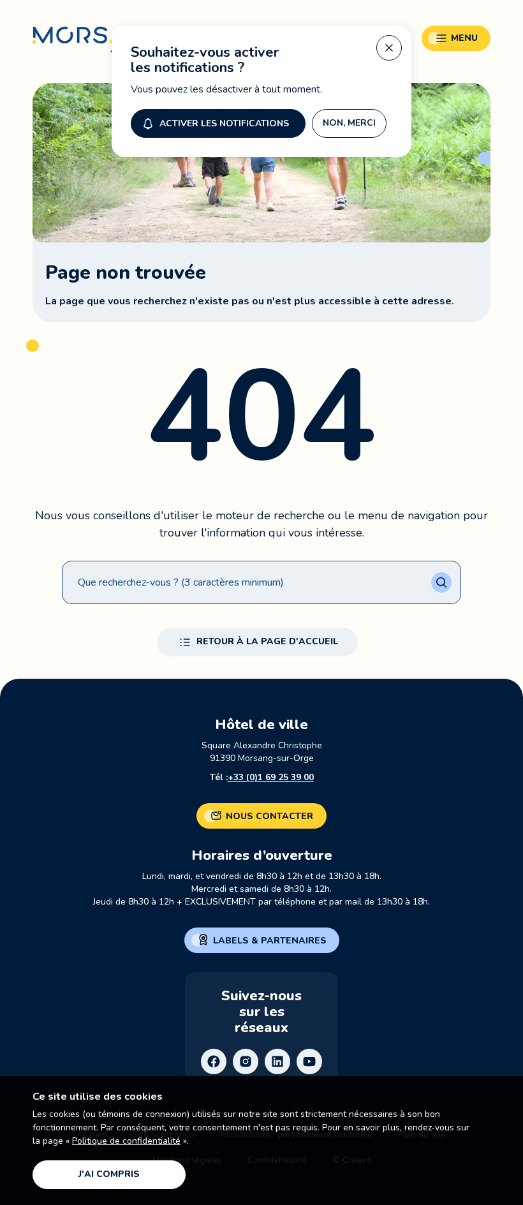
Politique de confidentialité (126, 1141)
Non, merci (349, 123)
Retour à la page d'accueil (267, 641)
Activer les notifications (224, 123)
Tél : (262, 777)
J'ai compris (109, 1174)
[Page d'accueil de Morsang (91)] (100, 46)
